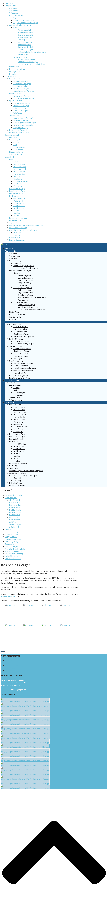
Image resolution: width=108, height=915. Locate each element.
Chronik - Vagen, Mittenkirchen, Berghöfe (26, 225)
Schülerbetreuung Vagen (24, 98)
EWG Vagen (22, 40)
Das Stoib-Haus (20, 166)
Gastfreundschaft (12, 135)
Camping (17, 142)
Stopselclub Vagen (21, 127)
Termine (8, 660)
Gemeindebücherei (25, 32)
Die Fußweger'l (20, 169)
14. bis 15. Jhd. (19, 205)
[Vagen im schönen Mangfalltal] (4, 244)
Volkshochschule (24, 44)
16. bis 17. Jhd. (19, 208)
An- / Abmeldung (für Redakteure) (18, 670)
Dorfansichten (19, 174)
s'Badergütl (18, 186)
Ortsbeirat (13, 13)
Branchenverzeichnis (17, 69)
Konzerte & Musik (16, 193)
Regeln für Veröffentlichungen (26, 22)
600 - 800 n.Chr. (20, 198)
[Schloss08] (65, 625)
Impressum (9, 663)
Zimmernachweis (16, 152)
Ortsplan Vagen (15, 154)
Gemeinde (13, 8)
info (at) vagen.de (18, 689)
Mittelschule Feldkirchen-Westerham (32, 52)
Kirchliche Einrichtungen (28, 61)
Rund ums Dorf (11, 497)
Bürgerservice (10, 5)
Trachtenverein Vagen (22, 83)
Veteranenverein (20, 86)
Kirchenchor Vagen (21, 96)
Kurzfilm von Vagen (12, 532)
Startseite (9, 3)
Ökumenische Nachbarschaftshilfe (31, 64)
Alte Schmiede (19, 162)
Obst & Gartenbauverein (23, 125)
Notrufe (12, 74)
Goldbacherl (18, 179)
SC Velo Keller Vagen (22, 108)
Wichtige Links (15, 71)
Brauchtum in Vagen (17, 188)
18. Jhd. (17, 210)
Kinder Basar (14, 66)
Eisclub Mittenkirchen (22, 103)
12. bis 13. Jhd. (19, 203)
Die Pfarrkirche (19, 171)
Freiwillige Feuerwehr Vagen (25, 122)
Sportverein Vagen (21, 110)
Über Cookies (10, 668)
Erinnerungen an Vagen (18, 218)
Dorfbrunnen (19, 176)
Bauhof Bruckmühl (25, 35)
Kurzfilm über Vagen (17, 191)
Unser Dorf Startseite (13, 495)
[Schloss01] (10, 605)
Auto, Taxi (13, 137)
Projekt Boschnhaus (17, 240)
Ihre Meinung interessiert (24, 20)
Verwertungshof (24, 30)
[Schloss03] (47, 605)
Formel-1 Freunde (21, 120)
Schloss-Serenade (8, 596)
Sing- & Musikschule (26, 47)
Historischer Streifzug (14, 554)
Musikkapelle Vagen (21, 88)
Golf (15, 144)
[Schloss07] (47, 625)
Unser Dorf (9, 157)
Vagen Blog (18, 18)
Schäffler (12, 522)
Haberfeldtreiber (16, 237)
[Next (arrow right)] (4, 651)
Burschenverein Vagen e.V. (24, 91)
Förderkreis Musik (21, 81)
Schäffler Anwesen (21, 181)
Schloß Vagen (19, 184)
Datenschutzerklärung (14, 665)
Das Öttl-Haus (19, 164)
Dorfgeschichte (11, 536)
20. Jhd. (17, 215)
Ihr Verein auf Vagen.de (18, 130)
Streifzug (17, 235)
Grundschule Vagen (25, 49)
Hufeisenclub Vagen (21, 105)
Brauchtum (9, 529)
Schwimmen (18, 149)
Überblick (17, 232)
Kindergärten (23, 54)
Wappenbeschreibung (18, 227)
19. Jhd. (17, 213)
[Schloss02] (28, 605)
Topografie (13, 223)
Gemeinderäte (15, 10)
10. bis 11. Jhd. (19, 201)
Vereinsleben (10, 76)
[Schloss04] (65, 605)
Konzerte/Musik (11, 534)
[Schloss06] (28, 625)
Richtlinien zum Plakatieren (20, 132)
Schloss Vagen (15, 524)
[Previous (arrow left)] (2, 651)
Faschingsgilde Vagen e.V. (24, 118)
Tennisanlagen (19, 147)
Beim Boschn (14, 519)
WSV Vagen (18, 113)
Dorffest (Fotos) (15, 220)
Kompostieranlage (25, 37)
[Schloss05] (10, 625)
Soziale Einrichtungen (26, 59)
